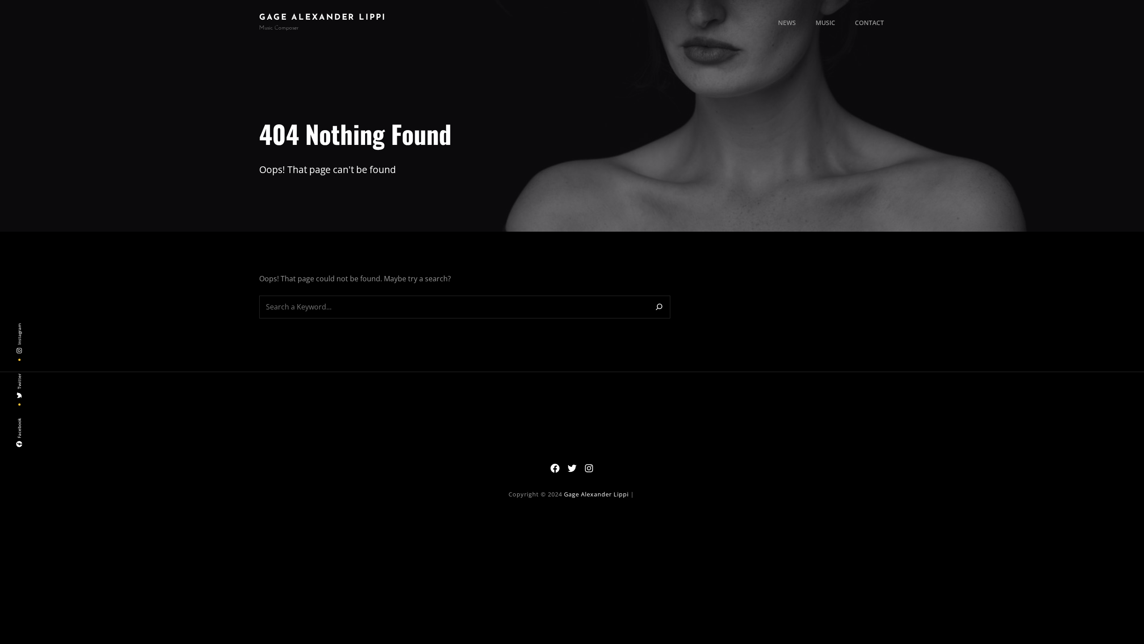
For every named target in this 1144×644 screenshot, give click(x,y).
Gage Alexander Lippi (322, 18)
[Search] (659, 307)
